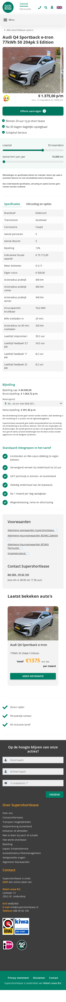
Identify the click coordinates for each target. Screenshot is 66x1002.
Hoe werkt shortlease (14, 839)
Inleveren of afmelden (15, 830)
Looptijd (7, 145)
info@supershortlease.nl (24, 907)
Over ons (8, 813)
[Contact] (52, 7)
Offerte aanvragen (30, 111)
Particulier (25, 9)
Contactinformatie (13, 817)
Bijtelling (8, 844)
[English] (59, 7)
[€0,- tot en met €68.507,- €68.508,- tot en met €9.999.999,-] (33, 403)
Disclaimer (39, 977)
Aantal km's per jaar (14, 156)
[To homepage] (11, 7)
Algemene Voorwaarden (16, 862)
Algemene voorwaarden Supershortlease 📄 (32, 530)
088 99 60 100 (21, 910)
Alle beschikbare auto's (20, 30)
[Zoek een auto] (46, 7)
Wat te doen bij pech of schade (20, 835)
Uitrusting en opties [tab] (38, 204)
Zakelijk (24, 3)
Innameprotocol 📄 (18, 553)
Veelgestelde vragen (14, 857)
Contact (53, 977)
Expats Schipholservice (15, 848)
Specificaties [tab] (12, 204)
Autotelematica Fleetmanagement (22, 853)
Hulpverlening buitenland (17, 826)
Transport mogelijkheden (17, 822)
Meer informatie (33, 676)
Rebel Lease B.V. (52, 983)
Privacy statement (18, 977)
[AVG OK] (22, 944)
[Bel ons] (39, 7)
